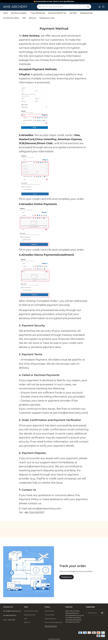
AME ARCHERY (56, 639)
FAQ (24, 18)
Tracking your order (47, 18)
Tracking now (66, 577)
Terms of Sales (49, 615)
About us (32, 18)
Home (5, 13)
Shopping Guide (86, 13)
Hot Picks (73, 13)
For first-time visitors (11, 18)
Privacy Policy (49, 611)
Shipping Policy (50, 618)
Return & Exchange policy (53, 622)
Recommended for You (57, 13)
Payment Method (51, 626)
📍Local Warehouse (37, 13)
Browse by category (19, 13)
